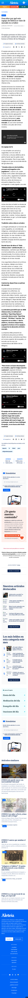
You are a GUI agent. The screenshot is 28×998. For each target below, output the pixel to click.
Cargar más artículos (14, 626)
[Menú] (4, 3)
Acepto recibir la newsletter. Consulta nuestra (13, 486)
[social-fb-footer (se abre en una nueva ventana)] (12, 975)
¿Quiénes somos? (14, 985)
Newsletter (14, 960)
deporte (4, 448)
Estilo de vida (14, 951)
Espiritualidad (14, 949)
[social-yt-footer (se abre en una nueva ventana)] (9, 975)
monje (4, 852)
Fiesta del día (9, 695)
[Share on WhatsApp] (24, 47)
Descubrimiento (14, 953)
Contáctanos (14, 990)
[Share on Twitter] (19, 47)
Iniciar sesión (18, 939)
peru (19, 448)
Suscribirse (9, 939)
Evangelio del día (11, 706)
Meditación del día (11, 701)
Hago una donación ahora (11, 535)
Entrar (18, 565)
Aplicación (14, 962)
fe (9, 448)
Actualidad (14, 947)
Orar (23, 6)
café (4, 800)
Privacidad (14, 993)
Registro (5, 6)
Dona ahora (13, 6)
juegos (4, 826)
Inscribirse (6, 490)
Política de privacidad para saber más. (12, 486)
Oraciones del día (11, 712)
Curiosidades (4, 12)
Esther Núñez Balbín (19, 26)
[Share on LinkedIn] (16, 47)
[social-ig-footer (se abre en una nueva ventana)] (18, 975)
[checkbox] (3, 485)
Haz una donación (14, 982)
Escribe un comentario (14, 571)
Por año (14, 969)
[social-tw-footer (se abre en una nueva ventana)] (15, 975)
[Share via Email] (21, 47)
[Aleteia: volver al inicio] (14, 2)
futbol (13, 448)
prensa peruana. (7, 97)
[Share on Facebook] (13, 47)
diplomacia (5, 766)
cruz (4, 880)
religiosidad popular (7, 451)
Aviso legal (14, 987)
